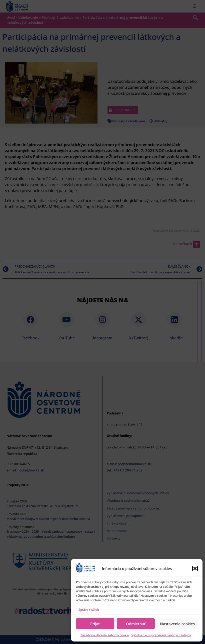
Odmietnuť (136, 623)
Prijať (95, 623)
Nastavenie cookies (177, 623)
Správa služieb (88, 609)
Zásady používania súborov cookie (104, 635)
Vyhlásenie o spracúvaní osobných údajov (161, 635)
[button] (195, 568)
